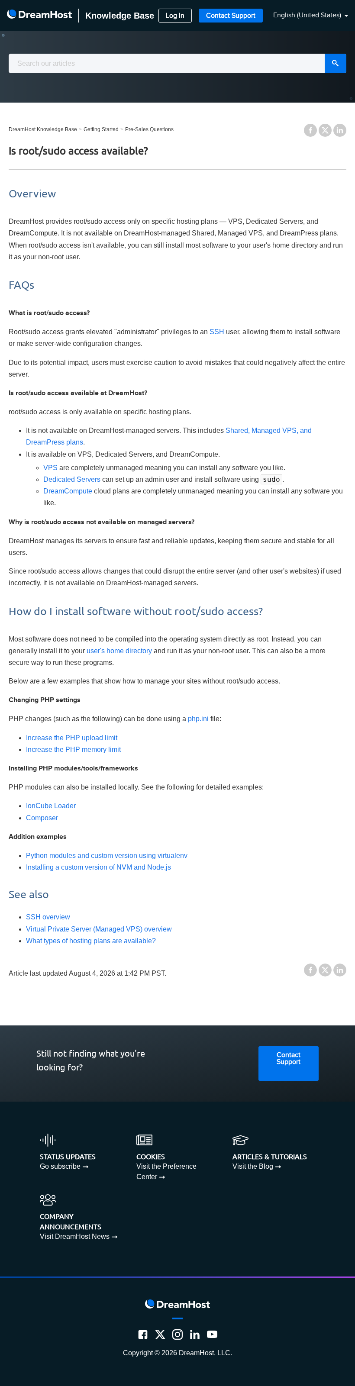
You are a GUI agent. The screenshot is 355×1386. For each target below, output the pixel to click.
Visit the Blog (252, 1166)
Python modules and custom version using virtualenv (106, 855)
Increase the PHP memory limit (73, 749)
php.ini (198, 718)
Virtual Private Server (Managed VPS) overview (99, 929)
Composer (42, 818)
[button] (305, 15)
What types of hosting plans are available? (91, 940)
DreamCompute (67, 491)
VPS (50, 467)
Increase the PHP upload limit (71, 737)
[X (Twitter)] (160, 1334)
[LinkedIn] (194, 1334)
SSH (217, 331)
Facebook (310, 130)
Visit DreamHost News (75, 1236)
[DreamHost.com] (39, 16)
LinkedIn (339, 130)
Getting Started (101, 129)
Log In (175, 16)
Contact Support (230, 16)
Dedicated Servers (71, 479)
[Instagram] (177, 1334)
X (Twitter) (325, 130)
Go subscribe (60, 1166)
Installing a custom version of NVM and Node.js (98, 867)
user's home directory (119, 650)
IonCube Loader (51, 805)
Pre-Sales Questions (149, 129)
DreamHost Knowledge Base (43, 129)
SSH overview (48, 917)
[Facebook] (143, 1334)
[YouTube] (212, 1334)
